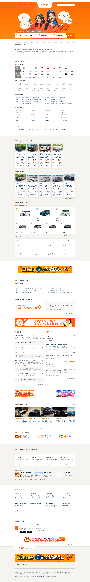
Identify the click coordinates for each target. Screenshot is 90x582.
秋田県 (34, 97)
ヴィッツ (38, 497)
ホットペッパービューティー (61, 573)
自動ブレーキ (52, 129)
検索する (70, 35)
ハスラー (19, 252)
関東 (17, 99)
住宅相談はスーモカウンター (24, 573)
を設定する (59, 35)
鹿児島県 (68, 103)
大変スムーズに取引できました (21, 347)
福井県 (60, 97)
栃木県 (37, 99)
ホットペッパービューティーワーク (20, 575)
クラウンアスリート (36, 254)
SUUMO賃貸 (16, 573)
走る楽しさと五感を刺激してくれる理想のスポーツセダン (57, 344)
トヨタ (16, 495)
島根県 (54, 101)
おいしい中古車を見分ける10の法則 (32, 479)
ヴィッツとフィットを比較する (51, 509)
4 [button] (45, 428)
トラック (63, 90)
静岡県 (60, 99)
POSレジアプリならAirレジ (19, 576)
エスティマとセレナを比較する (51, 506)
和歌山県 (36, 101)
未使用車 (61, 129)
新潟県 (52, 97)
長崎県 (62, 103)
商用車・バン (56, 90)
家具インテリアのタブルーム (33, 576)
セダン (33, 250)
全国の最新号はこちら (40, 530)
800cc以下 (63, 112)
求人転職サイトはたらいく (48, 572)
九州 (45, 103)
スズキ (16, 498)
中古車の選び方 (20, 464)
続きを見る (42, 338)
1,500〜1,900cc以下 (64, 115)
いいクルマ (48, 336)
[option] (45, 269)
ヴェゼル (19, 253)
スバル (21, 495)
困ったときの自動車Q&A (27, 472)
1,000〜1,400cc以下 (64, 114)
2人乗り (47, 112)
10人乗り (47, 120)
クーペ (48, 250)
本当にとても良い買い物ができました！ (22, 360)
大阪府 (23, 101)
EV (29, 129)
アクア (62, 496)
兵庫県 (26, 101)
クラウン (34, 252)
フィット (31, 498)
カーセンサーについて (65, 503)
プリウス (64, 252)
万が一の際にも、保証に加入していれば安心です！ (26, 436)
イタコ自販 (17, 516)
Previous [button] (16, 269)
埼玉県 (26, 99)
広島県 (60, 101)
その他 (71, 89)
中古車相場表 (33, 493)
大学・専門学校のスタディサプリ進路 (55, 575)
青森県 (26, 97)
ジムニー (62, 498)
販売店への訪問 (35, 464)
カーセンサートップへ (70, 544)
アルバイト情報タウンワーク (40, 572)
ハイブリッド (19, 90)
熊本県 (57, 103)
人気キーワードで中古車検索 (20, 503)
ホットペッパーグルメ (53, 573)
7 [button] (48, 428)
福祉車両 (49, 90)
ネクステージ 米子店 (19, 194)
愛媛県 (28, 103)
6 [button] (47, 428)
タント (19, 244)
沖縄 (48, 103)
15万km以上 (33, 120)
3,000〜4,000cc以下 (64, 120)
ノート (34, 245)
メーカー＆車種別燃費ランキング (67, 493)
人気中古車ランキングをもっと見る (69, 235)
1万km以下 (33, 112)
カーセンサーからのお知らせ (21, 40)
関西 (17, 101)
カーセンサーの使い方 (19, 479)
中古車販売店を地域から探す (36, 503)
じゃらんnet (38, 573)
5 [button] (46, 428)
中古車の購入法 (50, 464)
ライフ (31, 497)
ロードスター (17, 511)
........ (47, 353)
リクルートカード (40, 576)
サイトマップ (69, 3)
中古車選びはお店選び (19, 335)
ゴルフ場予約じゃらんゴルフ (45, 573)
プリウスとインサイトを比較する (51, 505)
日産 (15, 496)
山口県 (62, 101)
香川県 (26, 103)
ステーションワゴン (65, 240)
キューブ (38, 495)
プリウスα (69, 498)
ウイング (17, 355)
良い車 (47, 362)
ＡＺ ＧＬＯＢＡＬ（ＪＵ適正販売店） (22, 368)
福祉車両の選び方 (43, 479)
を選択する (26, 35)
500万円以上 (18, 120)
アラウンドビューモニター (43, 129)
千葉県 (28, 99)
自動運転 (57, 129)
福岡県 (52, 103)
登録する (59, 530)
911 (48, 252)
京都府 (28, 101)
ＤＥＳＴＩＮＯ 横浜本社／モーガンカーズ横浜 (24, 342)
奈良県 (34, 101)
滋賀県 (31, 101)
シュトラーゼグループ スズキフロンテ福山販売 (24, 379)
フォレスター (70, 497)
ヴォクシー (52, 497)
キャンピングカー (18, 506)
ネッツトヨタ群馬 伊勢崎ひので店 (32, 195)
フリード (49, 245)
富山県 (54, 97)
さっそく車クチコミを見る (70, 378)
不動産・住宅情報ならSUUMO (66, 572)
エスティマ (39, 496)
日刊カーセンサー (67, 472)
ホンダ (16, 497)
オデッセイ (52, 496)
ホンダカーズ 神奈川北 (19, 505)
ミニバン (48, 240)
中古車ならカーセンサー (36, 575)
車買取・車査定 (49, 493)
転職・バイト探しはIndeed (57, 572)
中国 (45, 101)
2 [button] (45, 274)
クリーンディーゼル (34, 129)
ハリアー (19, 254)
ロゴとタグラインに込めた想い (66, 509)
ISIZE (45, 576)
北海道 (17, 97)
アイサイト (18, 129)
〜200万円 (18, 117)
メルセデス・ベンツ (23, 498)
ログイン (74, 3)
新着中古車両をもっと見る (70, 198)
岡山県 (57, 101)
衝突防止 (22, 129)
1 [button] (44, 274)
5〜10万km (33, 117)
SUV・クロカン (20, 250)
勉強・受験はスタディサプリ (65, 575)
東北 (20, 97)
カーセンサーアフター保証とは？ (69, 313)
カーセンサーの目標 (64, 505)
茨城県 (34, 99)
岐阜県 (54, 99)
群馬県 (40, 99)
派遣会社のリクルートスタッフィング (20, 572)
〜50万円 (17, 114)
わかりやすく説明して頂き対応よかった (22, 373)
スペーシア (20, 245)
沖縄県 (71, 103)
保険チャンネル (26, 576)
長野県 (65, 97)
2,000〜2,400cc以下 (64, 117)
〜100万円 (18, 115)
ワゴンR (31, 495)
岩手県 (28, 97)
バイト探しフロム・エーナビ (30, 572)
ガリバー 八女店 (67, 194)
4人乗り (47, 114)
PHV (26, 129)
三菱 (20, 496)
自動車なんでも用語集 (47, 472)
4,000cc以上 (63, 122)
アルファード (50, 244)
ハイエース (69, 495)
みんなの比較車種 (49, 503)
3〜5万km (33, 115)
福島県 (39, 97)
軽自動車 (18, 240)
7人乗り (47, 117)
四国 (17, 103)
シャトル (64, 245)
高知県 (31, 103)
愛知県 (52, 99)
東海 (45, 99)
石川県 (57, 97)
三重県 (57, 99)
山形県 (36, 97)
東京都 (23, 99)
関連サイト (48, 576)
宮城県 (31, 97)
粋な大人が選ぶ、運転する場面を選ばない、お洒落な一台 (57, 370)
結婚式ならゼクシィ (28, 575)
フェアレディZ (50, 253)
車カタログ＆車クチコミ (19, 493)
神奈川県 (31, 99)
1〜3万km (33, 114)
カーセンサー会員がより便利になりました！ (70, 436)
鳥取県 (52, 101)
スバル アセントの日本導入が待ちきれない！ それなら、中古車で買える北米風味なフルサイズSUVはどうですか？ (47, 423)
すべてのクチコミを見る (40, 384)
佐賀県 (54, 103)
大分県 (60, 103)
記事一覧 (73, 404)
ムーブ (31, 496)
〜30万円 (17, 112)
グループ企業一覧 (53, 576)
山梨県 (62, 97)
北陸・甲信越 (47, 97)
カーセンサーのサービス (65, 506)
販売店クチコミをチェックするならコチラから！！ (48, 436)
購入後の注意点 (65, 464)
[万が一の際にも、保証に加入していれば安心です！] (45, 541)
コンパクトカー (35, 240)
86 (48, 254)
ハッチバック (27, 90)
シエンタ (16, 513)
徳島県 (23, 103)
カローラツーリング (66, 244)
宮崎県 (65, 103)
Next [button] (74, 269)
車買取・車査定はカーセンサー (44, 575)
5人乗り (47, 115)
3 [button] (43, 428)
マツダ (21, 497)
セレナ (64, 253)
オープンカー (34, 90)
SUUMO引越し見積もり (32, 573)
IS (33, 253)
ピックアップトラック (41, 90)
